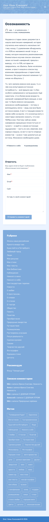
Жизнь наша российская (18, 241)
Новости (11, 287)
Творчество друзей (15, 347)
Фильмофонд (13, 450)
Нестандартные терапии (18, 283)
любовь (21, 470)
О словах (11, 298)
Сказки (10, 343)
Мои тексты (12, 266)
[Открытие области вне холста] (45, 7)
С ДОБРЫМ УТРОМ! (27, 394)
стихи (34, 495)
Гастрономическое (29, 420)
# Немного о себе (14, 146)
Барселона (33, 415)
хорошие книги (29, 500)
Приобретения (13, 319)
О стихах (11, 301)
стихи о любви (14, 500)
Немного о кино (14, 276)
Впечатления (13, 420)
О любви (10, 290)
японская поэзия (33, 505)
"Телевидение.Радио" (16, 415)
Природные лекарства (17, 322)
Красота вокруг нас (15, 244)
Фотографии (12, 351)
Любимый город (14, 252)
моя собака (12, 485)
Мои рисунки (12, 259)
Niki (8, 384)
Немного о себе (11, 32)
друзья (37, 460)
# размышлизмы (31, 146)
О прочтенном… (14, 294)
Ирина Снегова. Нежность (30, 384)
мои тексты (12, 480)
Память (10, 312)
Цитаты (10, 358)
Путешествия (13, 326)
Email (9, 182)
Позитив (11, 315)
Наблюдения (12, 273)
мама (30, 470)
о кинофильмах (14, 490)
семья (25, 495)
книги (30, 465)
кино (22, 465)
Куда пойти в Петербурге (18, 248)
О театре (11, 305)
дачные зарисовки (23, 460)
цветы (10, 505)
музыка (23, 485)
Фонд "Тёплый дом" (15, 371)
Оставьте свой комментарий (19, 197)
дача (10, 460)
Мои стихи (11, 262)
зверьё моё (12, 465)
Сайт (9, 189)
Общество (11, 308)
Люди (9, 255)
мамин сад (12, 475)
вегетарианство (30, 455)
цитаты (20, 505)
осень (26, 490)
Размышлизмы (24, 32)
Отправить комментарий (18, 217)
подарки (35, 490)
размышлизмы (13, 495)
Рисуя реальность (15, 336)
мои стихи (24, 475)
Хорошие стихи (14, 354)
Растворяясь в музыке (17, 333)
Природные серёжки (28, 401)
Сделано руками (14, 340)
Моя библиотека (14, 269)
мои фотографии (27, 480)
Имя (9, 174)
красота (11, 470)
